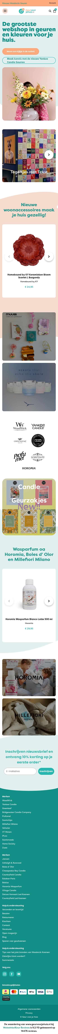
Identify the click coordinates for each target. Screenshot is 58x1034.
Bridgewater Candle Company (16, 812)
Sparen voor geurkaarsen (14, 941)
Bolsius (5, 882)
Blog (4, 937)
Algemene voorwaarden (29, 1009)
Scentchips (7, 820)
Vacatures (7, 929)
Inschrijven (46, 771)
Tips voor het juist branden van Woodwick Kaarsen (26, 952)
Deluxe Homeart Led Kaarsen (16, 894)
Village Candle (9, 890)
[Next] (48, 154)
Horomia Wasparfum (12, 886)
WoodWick (7, 800)
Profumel (6, 816)
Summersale (8, 960)
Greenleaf (6, 808)
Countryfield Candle (11, 874)
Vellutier (6, 828)
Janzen (5, 858)
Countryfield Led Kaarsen (14, 898)
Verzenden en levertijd (12, 909)
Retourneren (8, 917)
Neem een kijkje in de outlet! (21, 51)
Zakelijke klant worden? (13, 956)
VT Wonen (7, 831)
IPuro (4, 835)
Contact (6, 925)
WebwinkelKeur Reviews (16, 1027)
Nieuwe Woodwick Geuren (14, 3)
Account (52, 3)
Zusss (4, 847)
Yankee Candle (9, 804)
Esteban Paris (8, 878)
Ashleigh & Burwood (11, 862)
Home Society (8, 843)
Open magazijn (9, 933)
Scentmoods (8, 839)
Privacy (29, 1013)
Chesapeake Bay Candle (13, 870)
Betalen (6, 913)
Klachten (6, 921)
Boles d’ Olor (8, 866)
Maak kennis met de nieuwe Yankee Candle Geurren (27, 60)
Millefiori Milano (10, 824)
